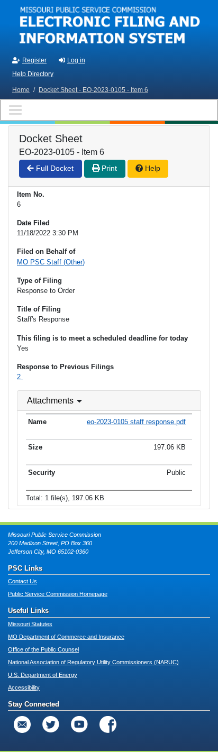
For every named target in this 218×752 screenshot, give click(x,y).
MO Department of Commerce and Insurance (66, 637)
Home (21, 90)
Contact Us (22, 581)
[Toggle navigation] (109, 110)
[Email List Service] (22, 724)
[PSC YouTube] (79, 724)
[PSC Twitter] (50, 724)
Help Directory (32, 74)
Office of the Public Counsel (43, 649)
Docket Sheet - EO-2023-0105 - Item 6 (93, 90)
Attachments (50, 400)
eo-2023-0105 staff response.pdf (136, 422)
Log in (76, 60)
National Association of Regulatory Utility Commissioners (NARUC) (93, 662)
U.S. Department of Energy (42, 675)
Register (34, 60)
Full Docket (54, 168)
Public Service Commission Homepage (57, 594)
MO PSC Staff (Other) (51, 262)
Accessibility (24, 687)
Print (108, 168)
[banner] (109, 25)
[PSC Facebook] (107, 724)
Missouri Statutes (30, 624)
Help (151, 168)
